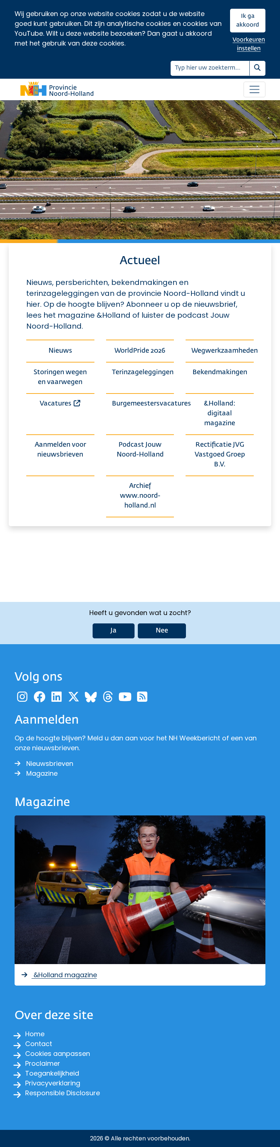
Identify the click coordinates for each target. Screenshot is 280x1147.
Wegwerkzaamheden (222, 351)
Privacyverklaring (52, 1083)
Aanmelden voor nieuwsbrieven (60, 450)
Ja (113, 630)
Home (34, 1033)
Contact (38, 1043)
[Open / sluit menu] (254, 90)
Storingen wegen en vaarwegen (60, 377)
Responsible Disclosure (62, 1092)
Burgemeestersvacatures (143, 403)
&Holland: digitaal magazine (220, 413)
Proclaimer (42, 1063)
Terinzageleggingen (143, 372)
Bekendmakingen (219, 372)
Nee (162, 630)
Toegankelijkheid (52, 1073)
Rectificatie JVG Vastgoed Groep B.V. (220, 455)
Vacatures (67, 403)
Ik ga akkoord (247, 20)
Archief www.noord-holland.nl (140, 496)
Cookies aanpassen (57, 1053)
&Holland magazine (64, 974)
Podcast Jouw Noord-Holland (140, 450)
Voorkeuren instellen (249, 44)
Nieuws (60, 351)
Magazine (42, 773)
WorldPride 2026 (140, 351)
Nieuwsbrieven (49, 763)
